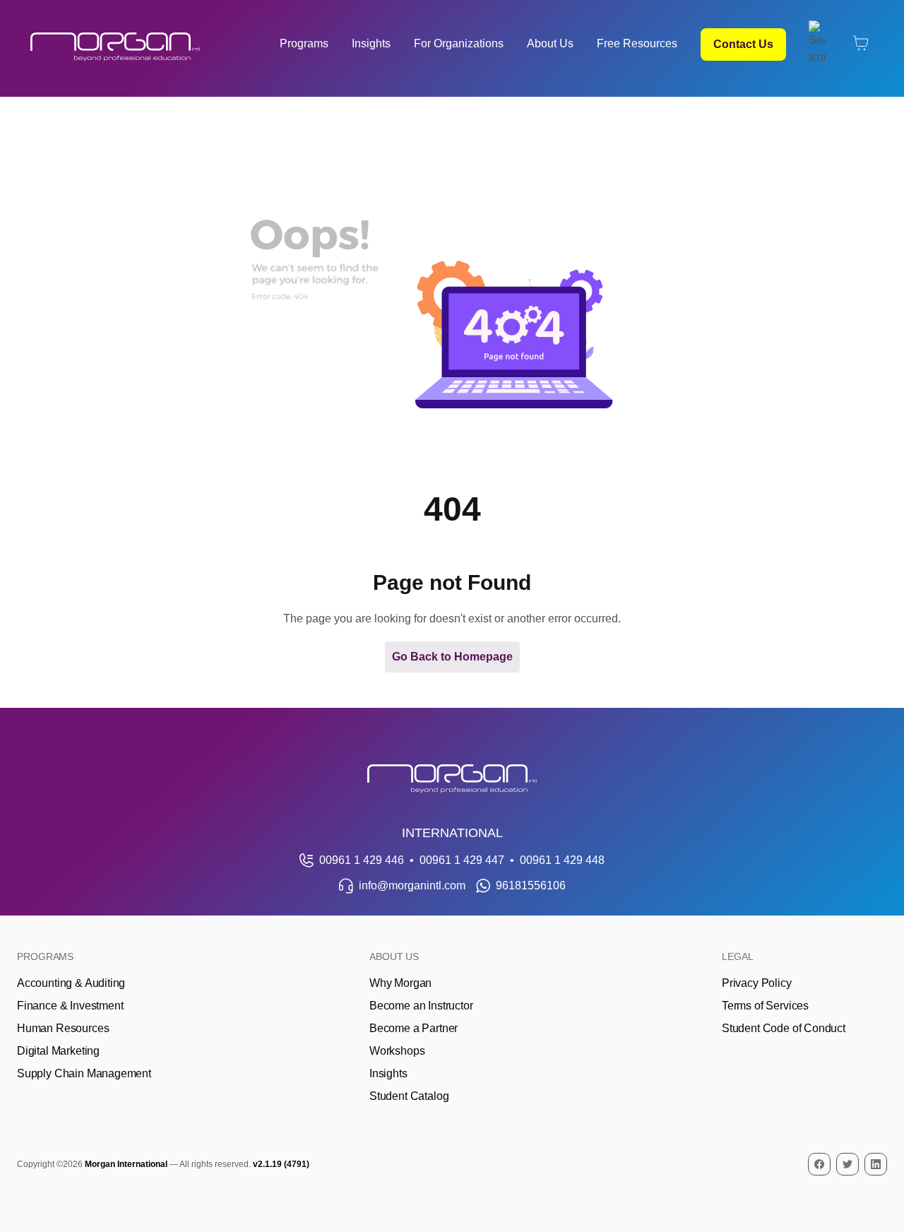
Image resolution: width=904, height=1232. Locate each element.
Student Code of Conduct (783, 1028)
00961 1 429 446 (361, 860)
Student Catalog (408, 1096)
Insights (371, 43)
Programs (304, 43)
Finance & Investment (70, 1006)
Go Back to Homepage (452, 657)
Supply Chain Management (84, 1073)
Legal (738, 956)
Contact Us (743, 44)
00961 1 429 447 (462, 860)
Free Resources (637, 43)
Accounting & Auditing (71, 983)
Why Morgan (400, 983)
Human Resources (63, 1028)
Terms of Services (765, 1006)
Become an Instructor (420, 1006)
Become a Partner (413, 1028)
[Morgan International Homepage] (452, 778)
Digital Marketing (58, 1051)
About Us (550, 43)
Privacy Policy (757, 983)
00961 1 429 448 (562, 860)
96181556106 (531, 885)
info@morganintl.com (412, 885)
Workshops (396, 1051)
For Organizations (459, 43)
